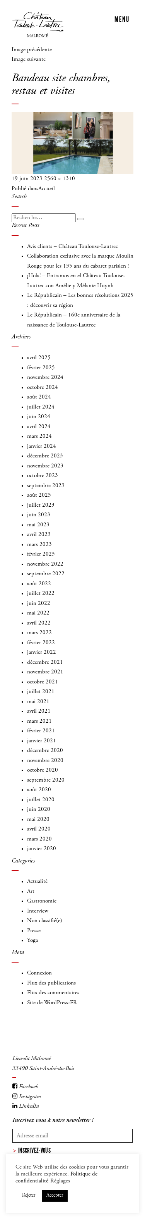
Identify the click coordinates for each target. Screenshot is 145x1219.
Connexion (39, 973)
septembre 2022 (46, 574)
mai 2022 (38, 613)
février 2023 (41, 554)
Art (30, 891)
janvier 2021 (41, 741)
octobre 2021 (42, 682)
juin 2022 (38, 603)
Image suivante (29, 59)
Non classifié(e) (44, 921)
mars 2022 (39, 633)
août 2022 (39, 584)
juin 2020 (38, 809)
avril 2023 (39, 534)
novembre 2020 (45, 761)
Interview (37, 911)
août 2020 (39, 790)
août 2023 (39, 495)
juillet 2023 (41, 505)
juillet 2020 (41, 800)
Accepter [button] (54, 1195)
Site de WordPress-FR (52, 1003)
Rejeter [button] (28, 1195)
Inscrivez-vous (34, 1150)
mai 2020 (38, 819)
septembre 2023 (46, 486)
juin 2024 (38, 417)
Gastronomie (41, 901)
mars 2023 (39, 545)
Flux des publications (51, 983)
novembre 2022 (45, 564)
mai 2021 (38, 702)
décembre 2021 (45, 662)
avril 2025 (39, 358)
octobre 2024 (42, 387)
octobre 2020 (42, 770)
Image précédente (32, 50)
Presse (34, 931)
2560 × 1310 (59, 179)
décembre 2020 (45, 751)
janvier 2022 (41, 652)
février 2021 (41, 731)
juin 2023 (38, 515)
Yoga (32, 940)
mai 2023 (38, 525)
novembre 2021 (45, 672)
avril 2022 (39, 623)
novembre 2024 (45, 377)
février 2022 (41, 643)
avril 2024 (39, 427)
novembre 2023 (45, 466)
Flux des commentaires (53, 993)
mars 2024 (39, 436)
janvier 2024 (41, 446)
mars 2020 (39, 839)
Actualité (37, 881)
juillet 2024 (41, 407)
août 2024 (39, 397)
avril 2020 (39, 829)
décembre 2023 (45, 456)
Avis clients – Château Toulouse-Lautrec (72, 246)
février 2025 (41, 368)
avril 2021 (39, 711)
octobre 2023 (42, 476)
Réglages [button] (60, 1181)
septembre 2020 (46, 780)
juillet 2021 (41, 692)
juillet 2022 (41, 593)
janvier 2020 (41, 849)
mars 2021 (39, 721)
